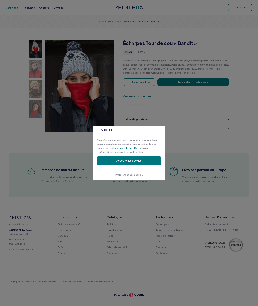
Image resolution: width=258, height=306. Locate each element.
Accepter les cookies (129, 160)
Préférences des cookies (129, 174)
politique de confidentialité (123, 147)
